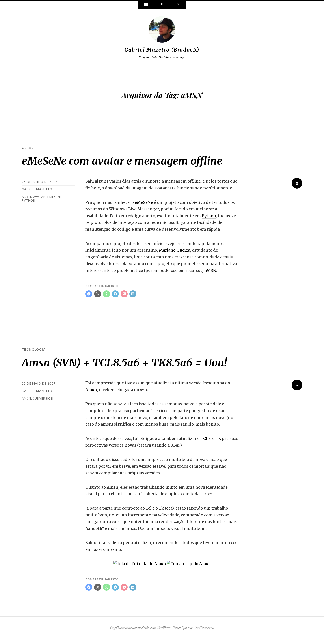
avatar (39, 196)
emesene (54, 196)
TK (218, 438)
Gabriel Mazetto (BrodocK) (162, 50)
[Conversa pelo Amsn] (189, 563)
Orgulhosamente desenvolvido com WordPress (140, 628)
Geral (27, 147)
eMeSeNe (144, 202)
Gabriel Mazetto (37, 189)
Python (209, 215)
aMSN (26, 196)
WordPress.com (203, 628)
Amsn (91, 389)
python (28, 200)
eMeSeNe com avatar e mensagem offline (122, 161)
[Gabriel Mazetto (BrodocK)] (162, 30)
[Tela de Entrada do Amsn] (140, 563)
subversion (43, 398)
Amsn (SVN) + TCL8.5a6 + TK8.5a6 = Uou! (124, 362)
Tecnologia (34, 349)
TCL (204, 438)
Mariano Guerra (174, 250)
